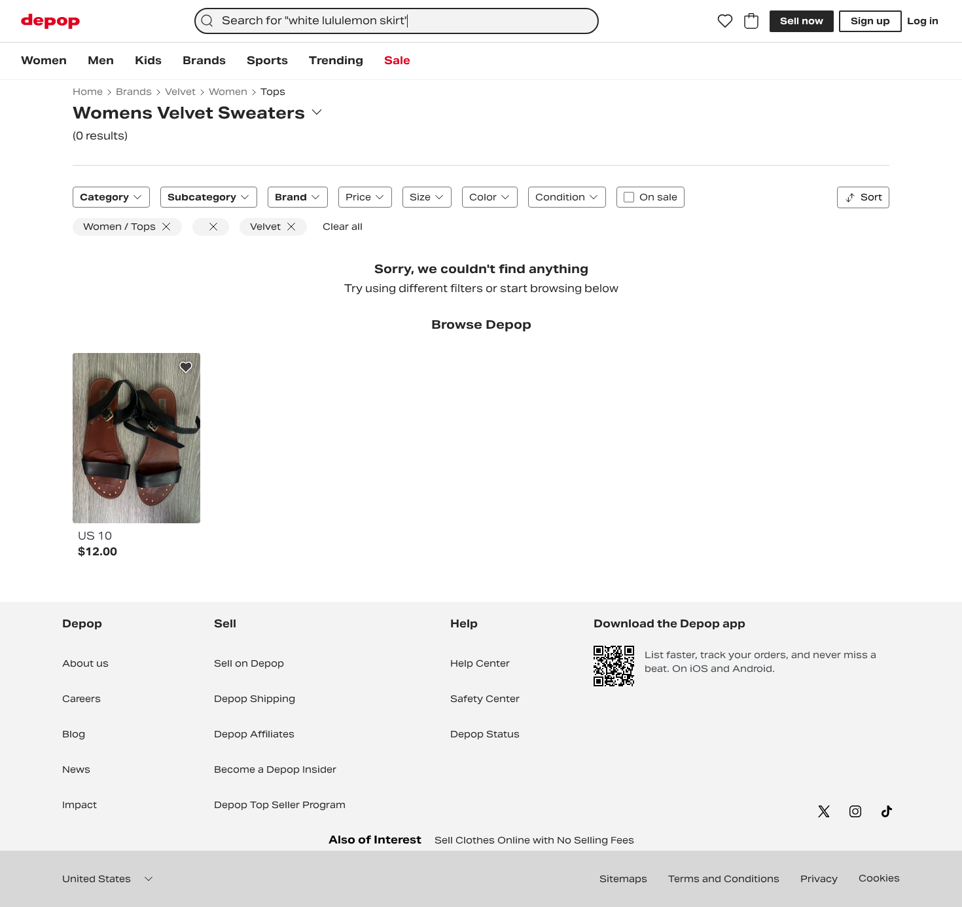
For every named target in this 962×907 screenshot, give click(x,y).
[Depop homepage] (50, 21)
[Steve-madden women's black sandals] (136, 438)
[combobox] (396, 21)
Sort (871, 197)
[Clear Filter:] (210, 227)
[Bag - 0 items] (751, 21)
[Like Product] (186, 367)
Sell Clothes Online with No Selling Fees (534, 840)
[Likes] (725, 21)
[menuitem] (43, 61)
